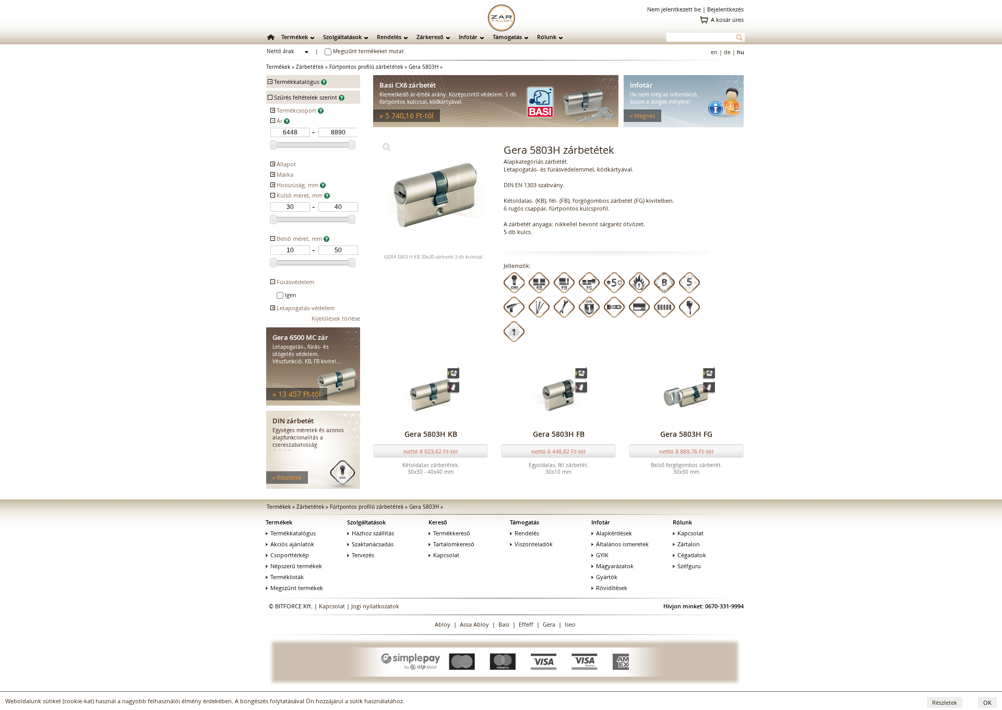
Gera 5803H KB (430, 434)
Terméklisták (287, 577)
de (727, 52)
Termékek (294, 37)
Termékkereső (451, 533)
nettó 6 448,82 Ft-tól (558, 451)
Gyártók (606, 577)
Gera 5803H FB (558, 434)
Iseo (570, 624)
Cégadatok (691, 555)
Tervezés (363, 555)
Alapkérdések (614, 533)
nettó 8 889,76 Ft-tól (686, 451)
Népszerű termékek (296, 566)
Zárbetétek (310, 67)
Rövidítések (611, 588)
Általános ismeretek (622, 544)
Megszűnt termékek (296, 588)
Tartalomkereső (453, 544)
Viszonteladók (534, 544)
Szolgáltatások (342, 37)
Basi (503, 624)
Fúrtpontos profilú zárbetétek (366, 67)
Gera (549, 624)
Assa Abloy (474, 624)
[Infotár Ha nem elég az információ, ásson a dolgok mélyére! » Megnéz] (684, 125)
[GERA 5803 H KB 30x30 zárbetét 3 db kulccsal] (386, 148)
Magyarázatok (615, 566)
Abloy (442, 624)
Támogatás (507, 37)
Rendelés (389, 37)
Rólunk (546, 37)
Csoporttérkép (289, 555)
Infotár (468, 37)
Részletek (944, 702)
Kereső (437, 522)
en (714, 52)
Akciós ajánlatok (292, 544)
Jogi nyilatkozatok (375, 606)
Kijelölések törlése (336, 318)
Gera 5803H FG (686, 434)
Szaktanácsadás (372, 544)
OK (987, 702)
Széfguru (689, 566)
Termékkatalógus (293, 533)
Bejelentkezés (725, 9)
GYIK (602, 555)
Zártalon (688, 544)
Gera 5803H (423, 67)
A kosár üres (727, 19)
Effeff (526, 624)
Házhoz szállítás (373, 533)
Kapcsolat (446, 555)
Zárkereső (430, 37)
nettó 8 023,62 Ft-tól (430, 451)
